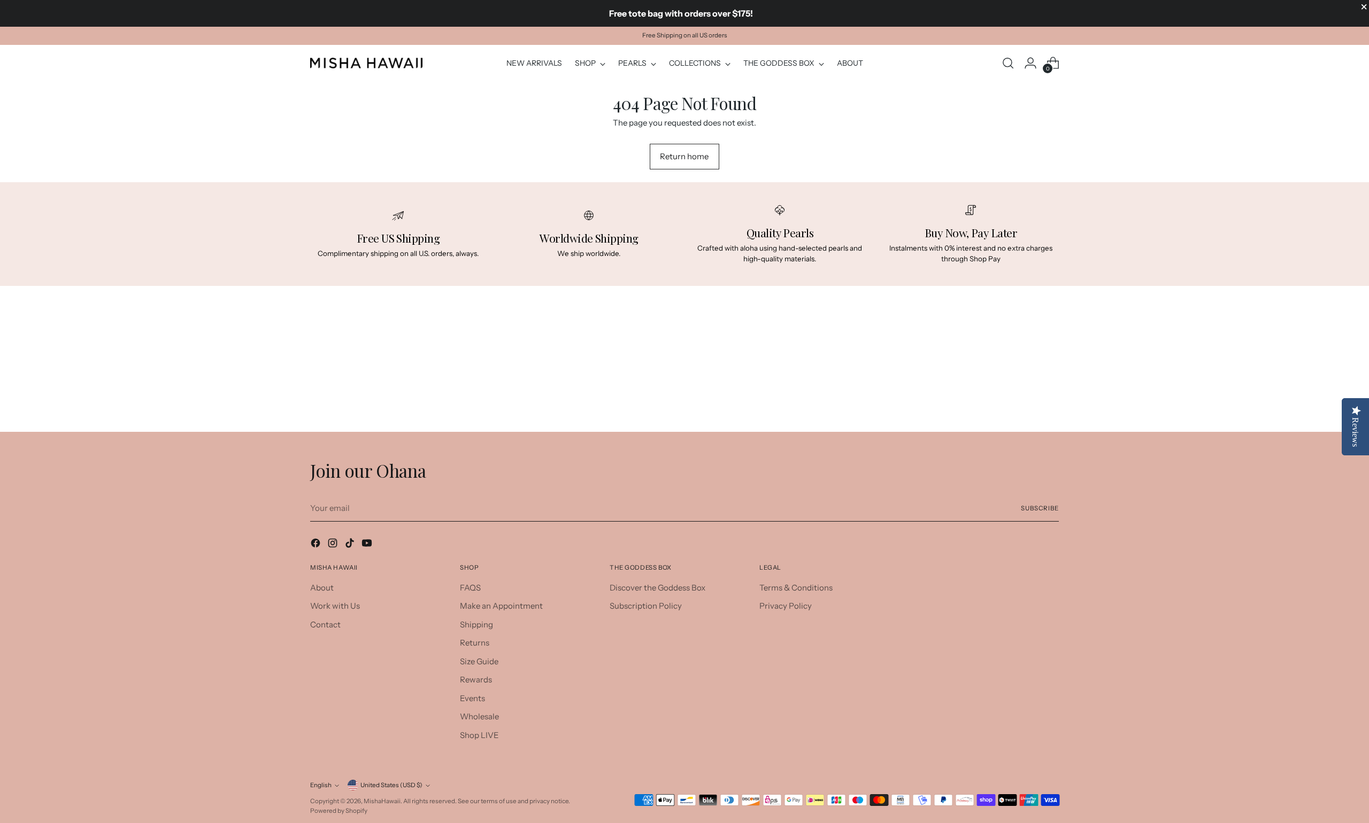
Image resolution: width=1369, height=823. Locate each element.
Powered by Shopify (338, 810)
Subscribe (1040, 508)
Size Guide (479, 661)
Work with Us (335, 606)
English (321, 785)
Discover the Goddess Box (657, 588)
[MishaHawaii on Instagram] (333, 545)
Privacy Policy (785, 606)
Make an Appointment (501, 606)
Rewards (476, 679)
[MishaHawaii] (366, 63)
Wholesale (479, 716)
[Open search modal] (1008, 63)
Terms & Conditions (796, 588)
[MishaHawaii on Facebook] (316, 545)
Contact (325, 624)
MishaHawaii (382, 801)
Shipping (476, 624)
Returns (474, 643)
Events (472, 698)
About (322, 588)
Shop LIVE (479, 735)
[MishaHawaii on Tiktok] (350, 545)
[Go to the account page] (1030, 63)
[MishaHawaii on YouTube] (368, 545)
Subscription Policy (646, 606)
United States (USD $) (391, 785)
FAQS (470, 588)
